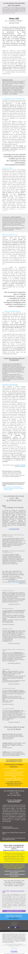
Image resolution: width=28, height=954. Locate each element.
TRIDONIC (22, 466)
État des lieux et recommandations (12, 487)
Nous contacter (14, 924)
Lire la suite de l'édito (14, 529)
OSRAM (16, 466)
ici (23, 953)
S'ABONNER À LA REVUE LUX (14, 911)
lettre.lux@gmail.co (14, 918)
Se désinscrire (14, 948)
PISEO (23, 465)
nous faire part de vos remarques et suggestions (14, 12)
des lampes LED (8, 489)
